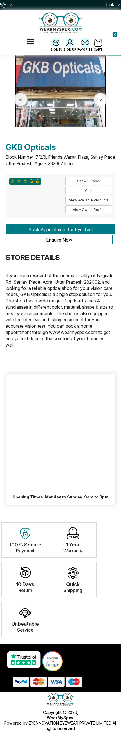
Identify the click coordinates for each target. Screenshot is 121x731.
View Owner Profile (89, 210)
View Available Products (89, 200)
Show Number (88, 181)
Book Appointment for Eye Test (60, 229)
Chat (89, 190)
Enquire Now (59, 240)
